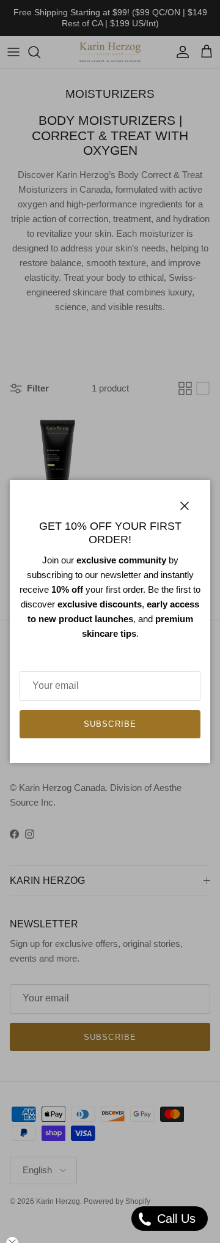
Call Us (174, 1218)
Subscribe (110, 724)
